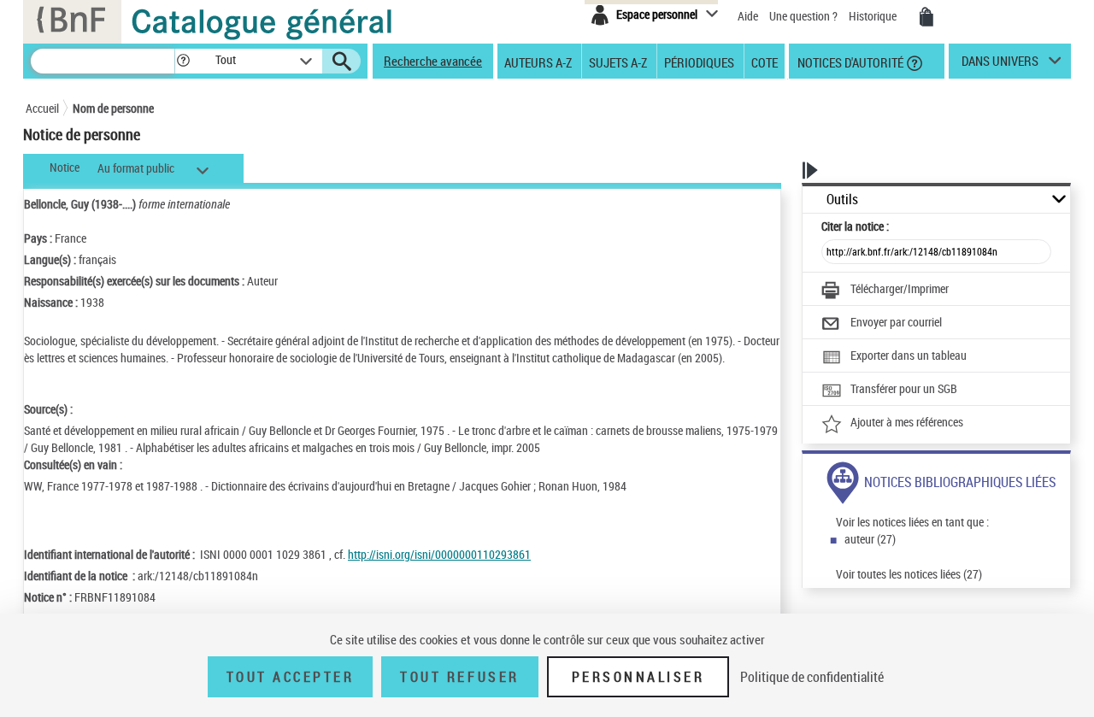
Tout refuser (459, 676)
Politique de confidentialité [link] (812, 676)
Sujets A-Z (618, 61)
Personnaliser (638, 676)
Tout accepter (290, 676)
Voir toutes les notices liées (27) (909, 574)
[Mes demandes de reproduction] (926, 17)
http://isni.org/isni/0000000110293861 (439, 554)
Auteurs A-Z (538, 61)
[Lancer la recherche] (342, 61)
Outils (842, 200)
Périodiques (699, 61)
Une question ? (804, 16)
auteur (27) (870, 539)
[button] (183, 61)
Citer (855, 226)
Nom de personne (113, 108)
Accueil (42, 108)
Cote (764, 61)
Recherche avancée (433, 60)
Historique (874, 16)
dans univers (1000, 65)
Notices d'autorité (849, 61)
